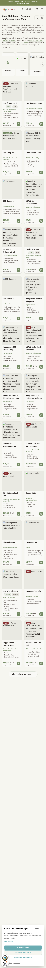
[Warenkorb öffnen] (37, 9)
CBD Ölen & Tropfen (9, 40)
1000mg (15, 594)
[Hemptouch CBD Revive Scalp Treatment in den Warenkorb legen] (18, 367)
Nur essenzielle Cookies (23, 953)
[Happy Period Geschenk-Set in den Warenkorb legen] (18, 663)
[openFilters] (42, 17)
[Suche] (22, 9)
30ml (15, 106)
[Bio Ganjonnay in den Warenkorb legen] (18, 562)
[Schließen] (43, 3)
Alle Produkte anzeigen (21, 674)
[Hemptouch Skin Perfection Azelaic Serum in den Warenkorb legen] (41, 415)
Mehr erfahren (8, 941)
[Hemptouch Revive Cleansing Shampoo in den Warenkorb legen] (18, 415)
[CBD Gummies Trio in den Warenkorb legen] (41, 614)
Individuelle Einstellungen (23, 958)
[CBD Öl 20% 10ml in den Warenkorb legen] (41, 270)
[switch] (5, 964)
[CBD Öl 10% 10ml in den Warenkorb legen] (18, 124)
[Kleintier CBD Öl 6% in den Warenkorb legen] (41, 172)
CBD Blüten (25, 43)
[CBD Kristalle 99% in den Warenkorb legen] (18, 614)
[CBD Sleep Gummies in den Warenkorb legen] (41, 124)
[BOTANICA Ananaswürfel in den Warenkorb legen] (41, 221)
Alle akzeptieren (23, 947)
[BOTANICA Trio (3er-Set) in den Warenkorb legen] (41, 663)
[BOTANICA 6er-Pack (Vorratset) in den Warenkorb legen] (41, 367)
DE (30, 9)
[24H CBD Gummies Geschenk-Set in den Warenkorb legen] (41, 464)
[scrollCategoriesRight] (42, 64)
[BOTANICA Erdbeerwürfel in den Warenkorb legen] (18, 270)
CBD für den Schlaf (36, 40)
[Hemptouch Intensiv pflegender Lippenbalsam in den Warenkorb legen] (41, 318)
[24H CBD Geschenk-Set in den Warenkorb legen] (18, 514)
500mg (8, 594)
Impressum (17, 963)
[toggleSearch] (36, 17)
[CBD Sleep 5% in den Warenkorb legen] (18, 172)
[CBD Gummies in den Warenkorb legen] (18, 221)
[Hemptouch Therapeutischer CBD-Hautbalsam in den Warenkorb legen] (18, 464)
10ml (8, 106)
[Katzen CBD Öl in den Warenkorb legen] (41, 514)
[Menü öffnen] (42, 9)
